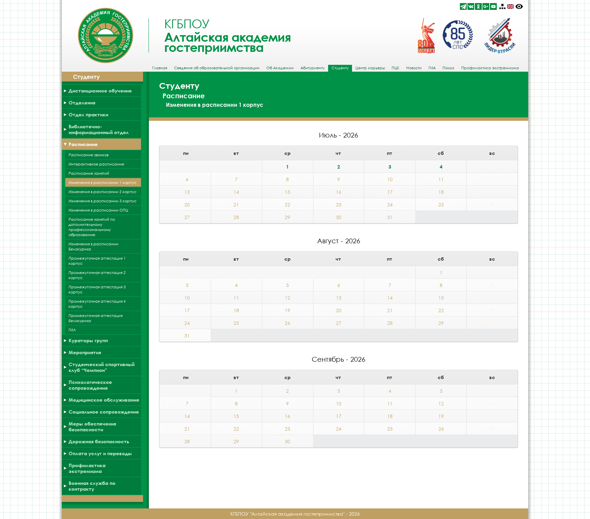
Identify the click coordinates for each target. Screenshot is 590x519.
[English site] (510, 6)
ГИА (432, 68)
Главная (159, 68)
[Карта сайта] (502, 6)
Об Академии (280, 68)
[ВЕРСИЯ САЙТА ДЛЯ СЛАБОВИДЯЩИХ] (519, 6)
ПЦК (395, 68)
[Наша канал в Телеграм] (463, 6)
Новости (414, 68)
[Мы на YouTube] (493, 6)
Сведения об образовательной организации (216, 68)
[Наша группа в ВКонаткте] (470, 6)
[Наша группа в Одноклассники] (478, 6)
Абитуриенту (312, 68)
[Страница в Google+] (485, 6)
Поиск (448, 68)
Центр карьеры (370, 68)
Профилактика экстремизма (490, 68)
